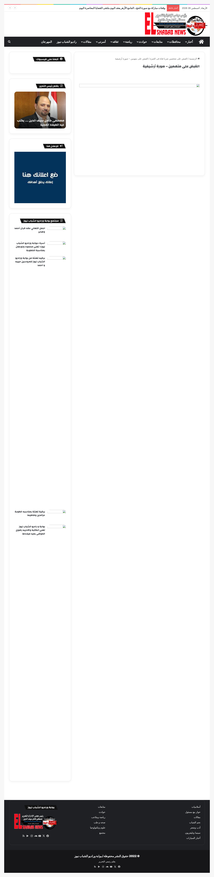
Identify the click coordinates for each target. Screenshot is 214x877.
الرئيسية (193, 58)
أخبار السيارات (193, 838)
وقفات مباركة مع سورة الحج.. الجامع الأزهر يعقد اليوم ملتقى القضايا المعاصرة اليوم (122, 8)
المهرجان (46, 41)
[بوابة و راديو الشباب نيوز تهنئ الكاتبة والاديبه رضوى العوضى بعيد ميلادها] (56, 650)
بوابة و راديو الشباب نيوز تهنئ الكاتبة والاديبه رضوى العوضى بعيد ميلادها (30, 530)
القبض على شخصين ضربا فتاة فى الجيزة (168, 58)
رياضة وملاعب (98, 817)
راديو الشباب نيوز (67, 41)
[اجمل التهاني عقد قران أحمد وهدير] (56, 232)
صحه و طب (99, 822)
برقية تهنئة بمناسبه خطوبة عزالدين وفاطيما (30, 514)
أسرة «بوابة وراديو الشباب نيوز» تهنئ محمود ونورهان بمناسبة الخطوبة (30, 247)
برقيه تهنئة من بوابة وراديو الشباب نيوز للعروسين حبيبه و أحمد (30, 261)
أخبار (190, 41)
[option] (40, 110)
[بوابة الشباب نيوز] (175, 24)
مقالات (87, 41)
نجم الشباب (194, 822)
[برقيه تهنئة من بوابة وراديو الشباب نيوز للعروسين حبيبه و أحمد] (56, 382)
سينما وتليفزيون (192, 832)
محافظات (175, 41)
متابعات (158, 41)
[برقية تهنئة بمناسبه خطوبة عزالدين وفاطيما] (56, 516)
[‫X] (44, 836)
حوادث (143, 41)
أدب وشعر (195, 827)
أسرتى (102, 41)
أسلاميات (196, 806)
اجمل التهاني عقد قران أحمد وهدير (29, 230)
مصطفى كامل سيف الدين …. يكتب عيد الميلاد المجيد (40, 122)
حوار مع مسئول (192, 812)
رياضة (128, 41)
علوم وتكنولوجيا (97, 827)
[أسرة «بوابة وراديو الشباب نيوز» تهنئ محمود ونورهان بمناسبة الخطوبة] (56, 247)
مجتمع (102, 832)
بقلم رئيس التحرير (107, 861)
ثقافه (116, 41)
